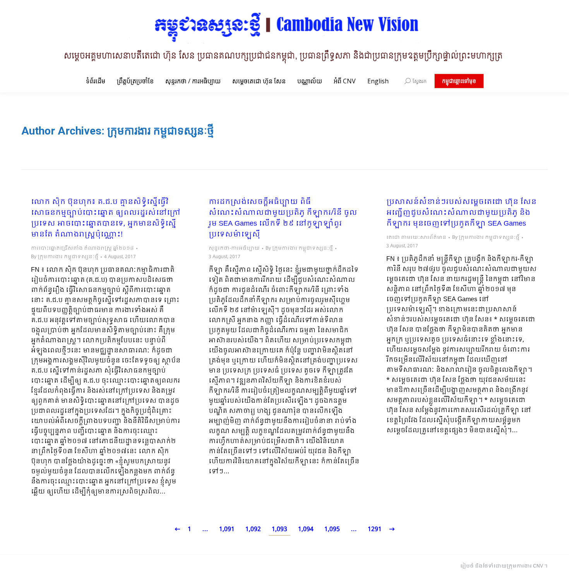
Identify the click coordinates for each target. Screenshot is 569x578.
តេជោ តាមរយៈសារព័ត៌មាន (416, 238)
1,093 (279, 529)
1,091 (227, 529)
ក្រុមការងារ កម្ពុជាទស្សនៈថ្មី (160, 130)
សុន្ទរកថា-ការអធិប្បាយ (234, 248)
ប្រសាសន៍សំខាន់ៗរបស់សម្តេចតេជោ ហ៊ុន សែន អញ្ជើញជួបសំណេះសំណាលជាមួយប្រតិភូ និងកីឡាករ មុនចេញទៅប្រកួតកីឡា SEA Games (461, 213)
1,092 (253, 529)
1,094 (306, 529)
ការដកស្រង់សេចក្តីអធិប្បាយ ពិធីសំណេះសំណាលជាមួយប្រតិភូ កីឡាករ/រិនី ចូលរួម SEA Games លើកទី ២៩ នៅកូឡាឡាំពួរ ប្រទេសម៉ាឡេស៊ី (283, 218)
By (64, 257)
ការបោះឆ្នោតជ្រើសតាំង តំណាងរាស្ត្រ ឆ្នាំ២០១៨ (82, 248)
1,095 (332, 529)
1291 (375, 529)
